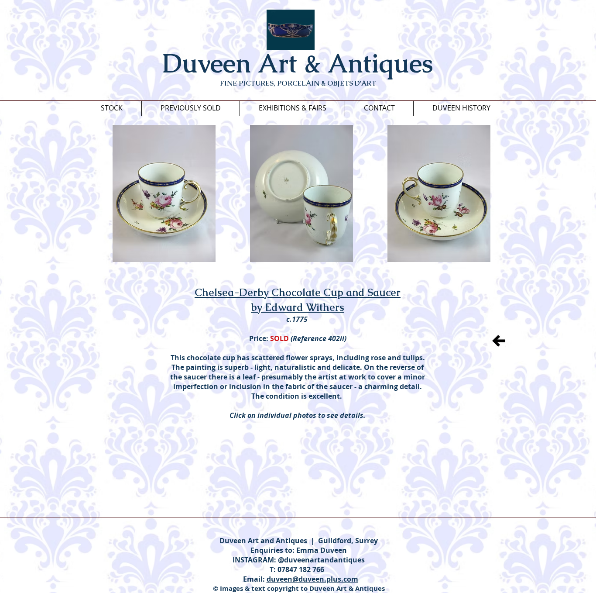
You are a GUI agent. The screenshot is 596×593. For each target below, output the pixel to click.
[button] (164, 193)
